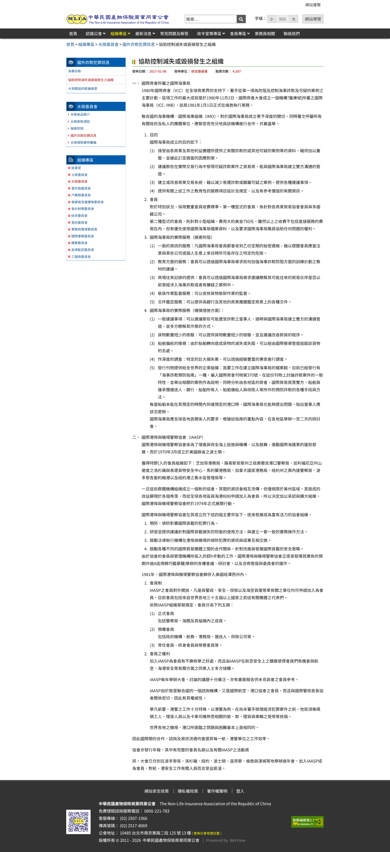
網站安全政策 (156, 791)
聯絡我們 (292, 33)
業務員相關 (265, 33)
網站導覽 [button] (313, 19)
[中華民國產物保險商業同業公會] (117, 19)
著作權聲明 (217, 791)
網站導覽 (313, 4)
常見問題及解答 (174, 33)
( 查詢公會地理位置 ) (206, 833)
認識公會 (94, 33)
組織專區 (118, 33)
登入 (240, 791)
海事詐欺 (74, 70)
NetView (238, 840)
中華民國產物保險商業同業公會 (170, 840)
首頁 (73, 33)
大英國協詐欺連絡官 (82, 88)
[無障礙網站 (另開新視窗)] (307, 822)
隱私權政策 (188, 791)
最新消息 (143, 33)
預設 (282, 19)
